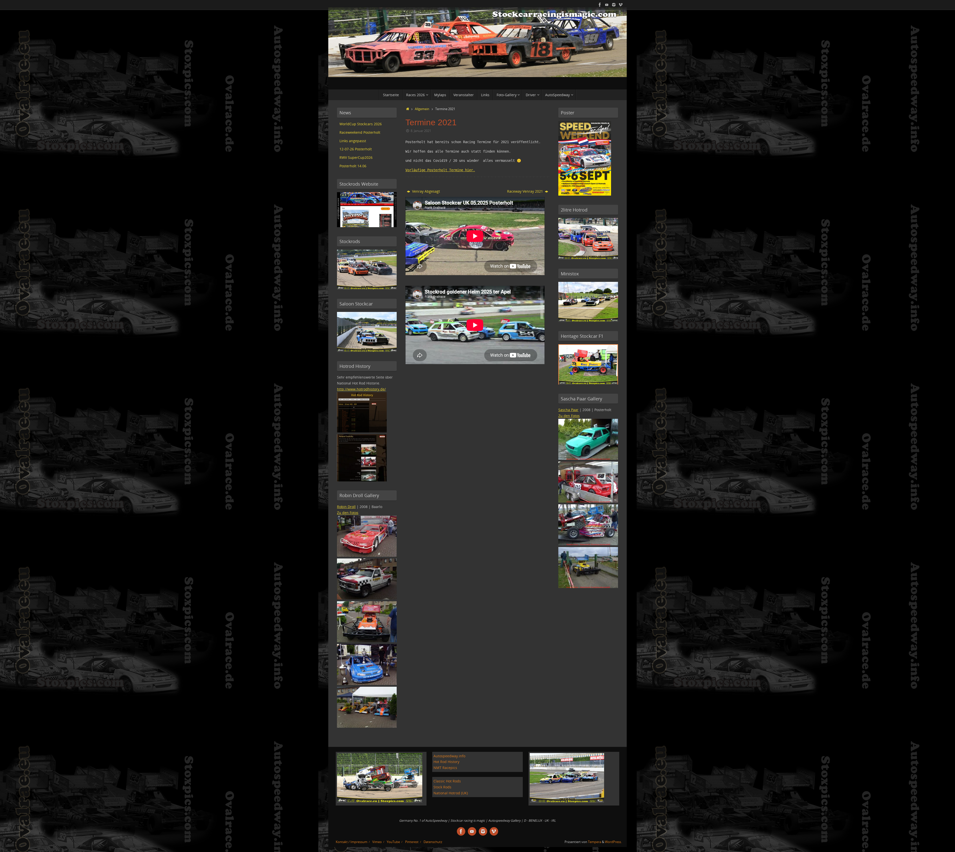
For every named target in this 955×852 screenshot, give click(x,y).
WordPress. (613, 842)
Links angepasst (352, 140)
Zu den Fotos (347, 512)
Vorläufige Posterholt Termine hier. (440, 170)
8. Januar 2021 (421, 131)
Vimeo (377, 842)
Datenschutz (433, 842)
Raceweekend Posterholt (359, 132)
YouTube (393, 842)
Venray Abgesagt (425, 191)
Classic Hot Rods (447, 781)
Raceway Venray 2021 (525, 191)
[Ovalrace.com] (599, 4)
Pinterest (412, 842)
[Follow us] (613, 4)
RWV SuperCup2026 (356, 157)
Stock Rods (442, 787)
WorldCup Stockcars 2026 (360, 124)
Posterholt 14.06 (352, 166)
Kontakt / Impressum (351, 842)
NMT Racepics (445, 767)
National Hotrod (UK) (450, 793)
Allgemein (422, 109)
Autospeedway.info (449, 756)
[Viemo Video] (620, 4)
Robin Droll (346, 506)
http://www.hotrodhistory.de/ (361, 389)
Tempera (594, 842)
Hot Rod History (446, 761)
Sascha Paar (568, 409)
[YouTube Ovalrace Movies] (606, 4)
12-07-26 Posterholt (355, 149)
